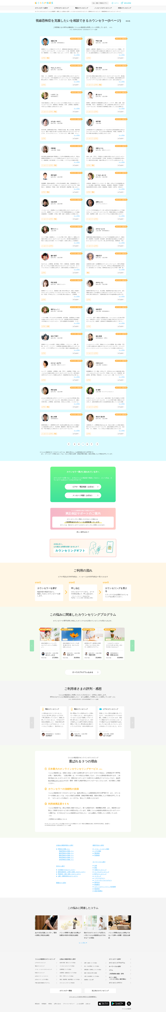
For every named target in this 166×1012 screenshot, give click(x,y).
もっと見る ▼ (83, 943)
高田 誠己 (54, 175)
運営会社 (37, 1003)
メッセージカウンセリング (103, 8)
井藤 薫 (53, 148)
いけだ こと (54, 94)
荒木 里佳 (99, 68)
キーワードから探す (99, 862)
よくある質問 (80, 1003)
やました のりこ (56, 68)
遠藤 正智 (54, 41)
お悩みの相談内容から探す (64, 845)
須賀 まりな (99, 148)
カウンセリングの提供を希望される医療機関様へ (83, 997)
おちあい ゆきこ (56, 121)
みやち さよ (99, 282)
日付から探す (60, 866)
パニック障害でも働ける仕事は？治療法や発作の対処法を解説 (70, 934)
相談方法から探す (98, 845)
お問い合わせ (57, 1003)
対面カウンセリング (124, 8)
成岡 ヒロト (99, 202)
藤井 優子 (54, 255)
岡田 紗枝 (54, 390)
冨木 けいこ (54, 229)
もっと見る (77, 55)
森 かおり (99, 94)
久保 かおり (99, 363)
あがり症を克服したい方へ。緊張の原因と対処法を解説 (46, 934)
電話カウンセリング (81, 8)
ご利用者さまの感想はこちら (57, 819)
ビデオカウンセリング (61, 8)
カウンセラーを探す (41, 8)
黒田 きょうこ (55, 309)
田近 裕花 (54, 282)
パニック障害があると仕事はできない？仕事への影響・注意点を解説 (119, 935)
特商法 (50, 1003)
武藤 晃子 (99, 255)
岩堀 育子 (99, 309)
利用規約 (44, 1003)
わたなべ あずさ (56, 363)
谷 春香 (98, 390)
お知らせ (88, 1003)
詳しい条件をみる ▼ (83, 532)
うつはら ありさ (101, 175)
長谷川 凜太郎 (100, 417)
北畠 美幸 (54, 202)
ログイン (116, 3)
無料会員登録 (127, 3)
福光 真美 (99, 336)
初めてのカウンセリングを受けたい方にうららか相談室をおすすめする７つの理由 (95, 935)
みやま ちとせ (100, 229)
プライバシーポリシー (69, 1003)
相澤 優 (98, 121)
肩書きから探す (61, 883)
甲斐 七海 (99, 41)
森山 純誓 (54, 417)
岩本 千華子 (54, 336)
